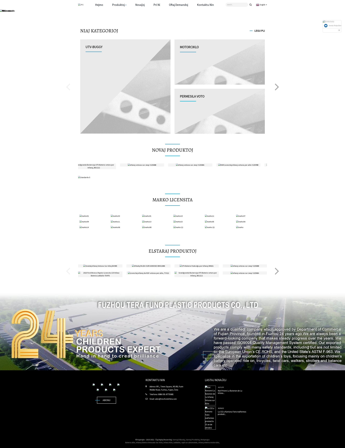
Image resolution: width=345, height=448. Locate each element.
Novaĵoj (140, 5)
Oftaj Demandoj (178, 5)
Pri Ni (156, 5)
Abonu (106, 400)
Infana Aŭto (168, 442)
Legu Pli (259, 30)
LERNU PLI (214, 354)
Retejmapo (205, 439)
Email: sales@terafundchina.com (163, 399)
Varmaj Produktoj (193, 439)
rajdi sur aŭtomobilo (189, 442)
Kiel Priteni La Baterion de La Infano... (230, 391)
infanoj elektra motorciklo (208, 442)
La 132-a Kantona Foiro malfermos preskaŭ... (232, 412)
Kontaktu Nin (205, 5)
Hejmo (99, 5)
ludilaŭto (177, 442)
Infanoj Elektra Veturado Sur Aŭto (149, 442)
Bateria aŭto (130, 442)
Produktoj (118, 5)
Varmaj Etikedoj (179, 439)
